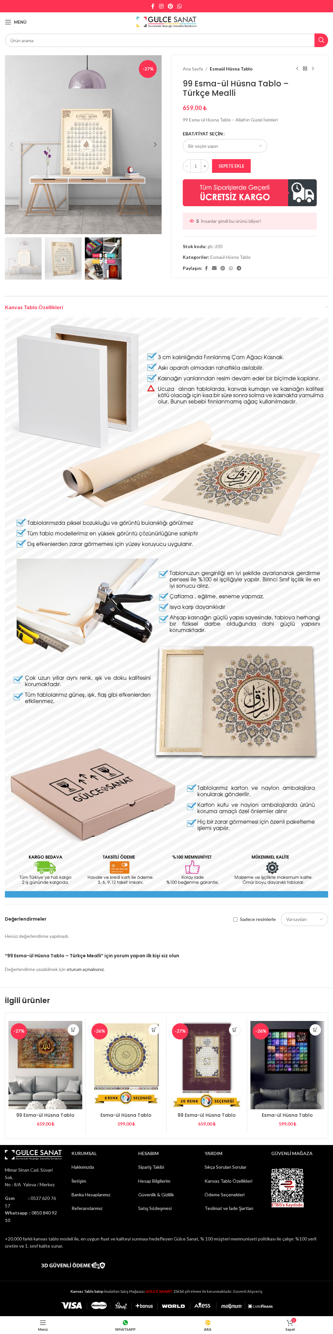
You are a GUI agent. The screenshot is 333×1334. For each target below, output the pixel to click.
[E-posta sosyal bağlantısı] (214, 268)
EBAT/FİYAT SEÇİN (203, 133)
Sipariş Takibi (151, 1167)
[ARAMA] (321, 40)
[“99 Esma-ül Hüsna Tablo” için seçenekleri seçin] (73, 1030)
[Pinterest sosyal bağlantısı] (170, 6)
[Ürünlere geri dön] (305, 69)
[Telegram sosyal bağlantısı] (239, 268)
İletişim (79, 1181)
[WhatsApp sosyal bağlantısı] (179, 6)
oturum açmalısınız (85, 969)
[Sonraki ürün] (313, 69)
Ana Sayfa (193, 68)
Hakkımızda (83, 1167)
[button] (11, 144)
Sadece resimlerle (258, 919)
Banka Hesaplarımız (91, 1194)
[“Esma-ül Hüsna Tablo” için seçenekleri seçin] (154, 1030)
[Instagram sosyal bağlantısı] (161, 6)
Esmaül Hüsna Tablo (231, 68)
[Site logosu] (167, 21)
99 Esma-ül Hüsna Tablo (45, 1115)
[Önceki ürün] (297, 69)
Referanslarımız (87, 1208)
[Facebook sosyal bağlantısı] (153, 6)
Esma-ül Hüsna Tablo (126, 1115)
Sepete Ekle (231, 166)
